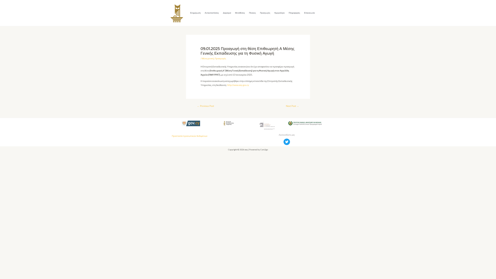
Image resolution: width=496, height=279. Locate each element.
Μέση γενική (208, 58)
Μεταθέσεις (240, 13)
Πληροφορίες (294, 13)
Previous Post (205, 105)
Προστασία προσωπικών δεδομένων (189, 136)
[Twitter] (287, 142)
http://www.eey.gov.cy (238, 85)
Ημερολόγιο (279, 13)
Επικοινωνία (309, 13)
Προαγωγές (265, 13)
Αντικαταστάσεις (212, 13)
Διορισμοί (227, 13)
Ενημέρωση (195, 13)
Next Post (292, 105)
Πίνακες (252, 13)
